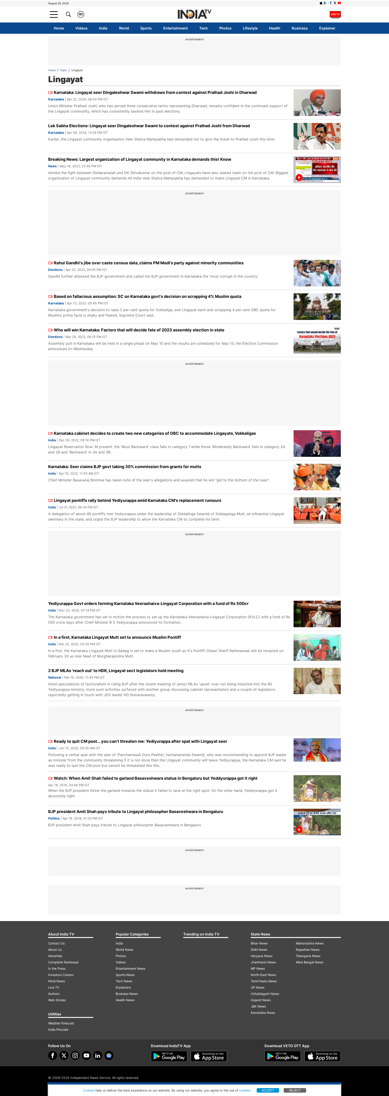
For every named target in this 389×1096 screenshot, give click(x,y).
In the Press (57, 968)
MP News (258, 968)
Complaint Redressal (63, 962)
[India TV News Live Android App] (169, 1056)
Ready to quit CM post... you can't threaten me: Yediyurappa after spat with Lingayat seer (140, 741)
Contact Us (56, 943)
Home (59, 28)
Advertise (55, 956)
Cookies (89, 1090)
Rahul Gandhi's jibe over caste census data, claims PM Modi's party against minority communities (149, 262)
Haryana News (261, 956)
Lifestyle (250, 28)
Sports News (125, 975)
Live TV (53, 987)
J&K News (258, 1006)
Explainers (123, 987)
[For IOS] (322, 1056)
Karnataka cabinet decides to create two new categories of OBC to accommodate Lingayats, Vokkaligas (155, 433)
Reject (295, 1090)
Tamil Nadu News (264, 981)
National (54, 677)
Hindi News (56, 981)
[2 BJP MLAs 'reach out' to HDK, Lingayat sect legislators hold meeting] (317, 681)
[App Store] (209, 1056)
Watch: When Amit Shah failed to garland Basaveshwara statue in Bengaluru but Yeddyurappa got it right (156, 778)
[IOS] (321, 3)
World (124, 28)
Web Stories (57, 1000)
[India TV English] (194, 14)
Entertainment (175, 28)
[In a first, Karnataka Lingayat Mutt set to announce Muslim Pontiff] (317, 647)
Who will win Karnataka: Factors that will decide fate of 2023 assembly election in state (139, 330)
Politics (54, 818)
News (52, 166)
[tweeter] (63, 1055)
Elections (55, 270)
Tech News (124, 981)
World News (124, 949)
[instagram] (75, 1055)
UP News (257, 987)
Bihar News (259, 943)
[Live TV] (335, 14)
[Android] (325, 3)
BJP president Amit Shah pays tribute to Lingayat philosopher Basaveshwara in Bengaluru (135, 811)
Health (274, 28)
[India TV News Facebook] (330, 3)
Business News (127, 994)
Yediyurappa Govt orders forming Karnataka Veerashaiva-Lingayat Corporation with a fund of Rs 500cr (148, 603)
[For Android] (283, 1056)
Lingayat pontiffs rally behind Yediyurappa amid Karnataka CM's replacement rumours (137, 500)
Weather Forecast (61, 1023)
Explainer (327, 28)
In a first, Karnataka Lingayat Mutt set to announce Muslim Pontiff (117, 637)
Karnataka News (263, 1012)
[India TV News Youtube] (339, 3)
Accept (268, 1090)
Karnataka (56, 99)
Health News (125, 1000)
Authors (53, 994)
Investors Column (61, 975)
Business (300, 28)
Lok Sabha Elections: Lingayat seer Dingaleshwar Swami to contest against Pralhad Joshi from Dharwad (149, 125)
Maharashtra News (309, 943)
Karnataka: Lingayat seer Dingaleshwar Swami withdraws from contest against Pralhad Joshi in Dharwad (155, 92)
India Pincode (58, 1029)
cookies (244, 1090)
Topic (63, 70)
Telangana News (308, 956)
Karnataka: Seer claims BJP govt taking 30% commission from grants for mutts (124, 466)
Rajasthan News (307, 949)
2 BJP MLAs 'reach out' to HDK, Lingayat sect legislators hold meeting (115, 670)
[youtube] (86, 1055)
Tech (203, 28)
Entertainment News (130, 968)
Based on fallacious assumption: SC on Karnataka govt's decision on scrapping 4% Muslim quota (147, 296)
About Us (55, 949)
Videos (81, 28)
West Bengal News (309, 962)
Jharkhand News (263, 962)
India (103, 28)
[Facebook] (52, 1055)
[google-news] (108, 1055)
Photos (225, 28)
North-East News (263, 975)
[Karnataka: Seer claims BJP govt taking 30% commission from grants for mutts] (317, 477)
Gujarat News (261, 1000)
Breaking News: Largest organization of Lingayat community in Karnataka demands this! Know (139, 159)
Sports (146, 28)
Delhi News (259, 949)
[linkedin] (97, 1055)
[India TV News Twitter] (335, 3)
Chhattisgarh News (265, 994)
